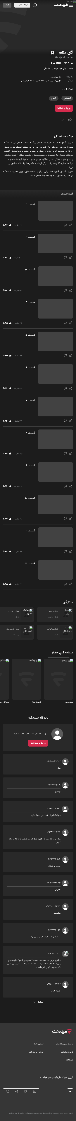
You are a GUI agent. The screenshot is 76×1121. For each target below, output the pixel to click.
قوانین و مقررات (36, 1052)
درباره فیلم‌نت (67, 1052)
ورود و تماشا (63, 108)
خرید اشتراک (22, 5)
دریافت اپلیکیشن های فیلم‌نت (53, 1077)
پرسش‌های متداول (64, 1044)
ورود (7, 5)
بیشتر (40, 1002)
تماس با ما (39, 1044)
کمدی (53, 98)
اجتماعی (67, 98)
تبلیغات (69, 1060)
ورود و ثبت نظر (38, 743)
